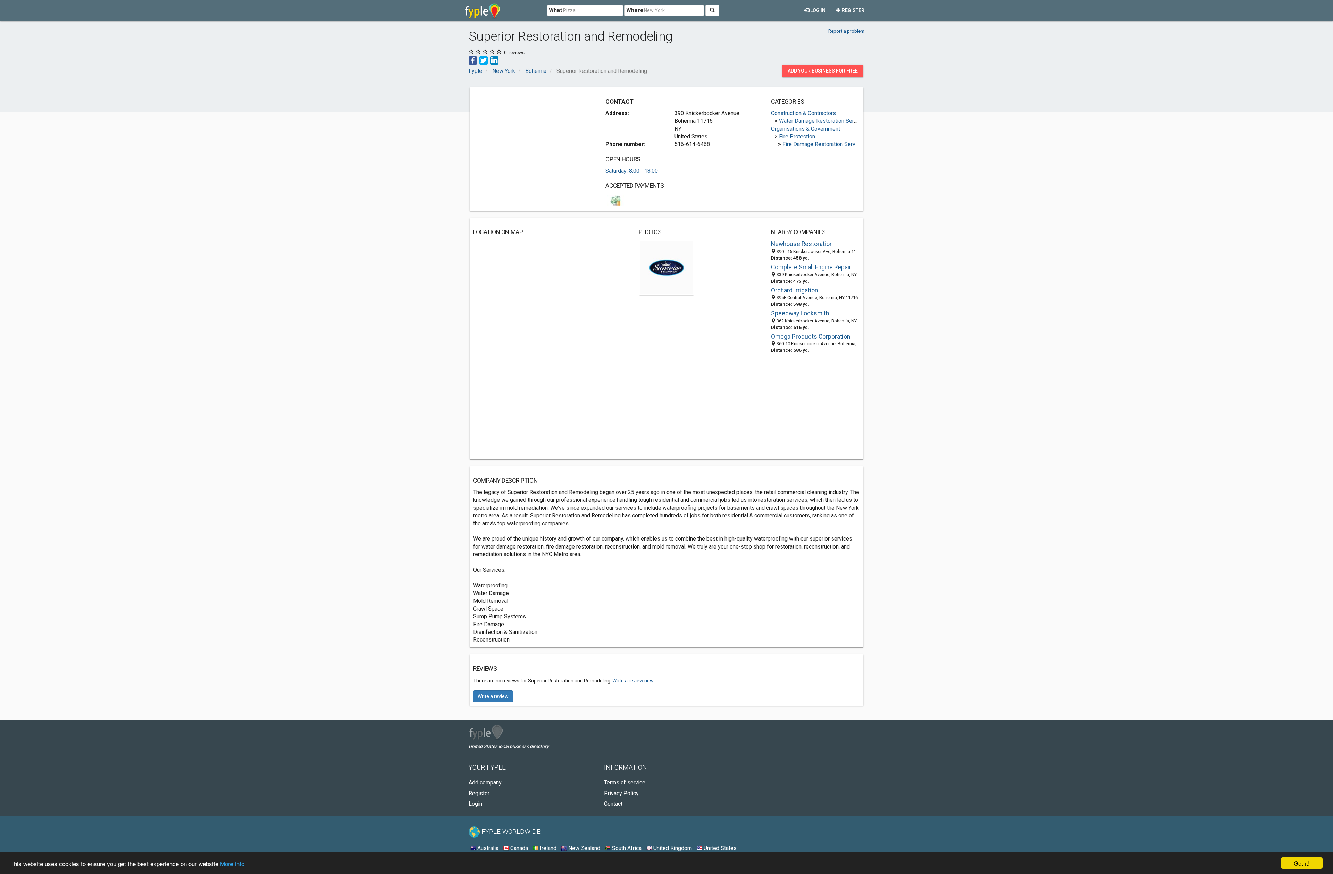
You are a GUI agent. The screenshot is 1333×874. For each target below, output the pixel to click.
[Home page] (482, 10)
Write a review (493, 696)
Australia (487, 848)
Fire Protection (797, 136)
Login (475, 803)
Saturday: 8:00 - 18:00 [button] (631, 171)
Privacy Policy (621, 793)
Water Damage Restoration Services (823, 121)
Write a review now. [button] (633, 681)
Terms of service (624, 782)
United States (719, 848)
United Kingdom (672, 848)
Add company (485, 782)
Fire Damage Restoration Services (824, 144)
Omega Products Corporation (810, 336)
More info (232, 863)
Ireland (547, 848)
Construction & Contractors (803, 113)
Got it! (1302, 863)
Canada (518, 848)
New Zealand (583, 848)
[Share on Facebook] (473, 60)
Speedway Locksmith (800, 313)
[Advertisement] (531, 139)
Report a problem (846, 31)
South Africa (626, 848)
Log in (817, 10)
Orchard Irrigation (794, 290)
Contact (613, 803)
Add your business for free (823, 71)
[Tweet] (483, 60)
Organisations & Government (805, 129)
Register (852, 10)
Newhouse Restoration (802, 243)
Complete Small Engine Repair (811, 267)
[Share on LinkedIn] (494, 60)
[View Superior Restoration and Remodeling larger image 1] (667, 267)
